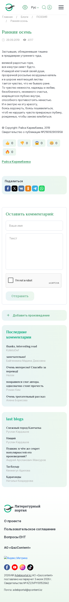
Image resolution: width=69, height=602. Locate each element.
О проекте (12, 521)
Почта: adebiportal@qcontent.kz (23, 589)
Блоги (24, 16)
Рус (34, 7)
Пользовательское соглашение (30, 529)
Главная (7, 16)
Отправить (20, 296)
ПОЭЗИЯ (41, 16)
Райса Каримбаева (16, 161)
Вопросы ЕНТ (15, 537)
